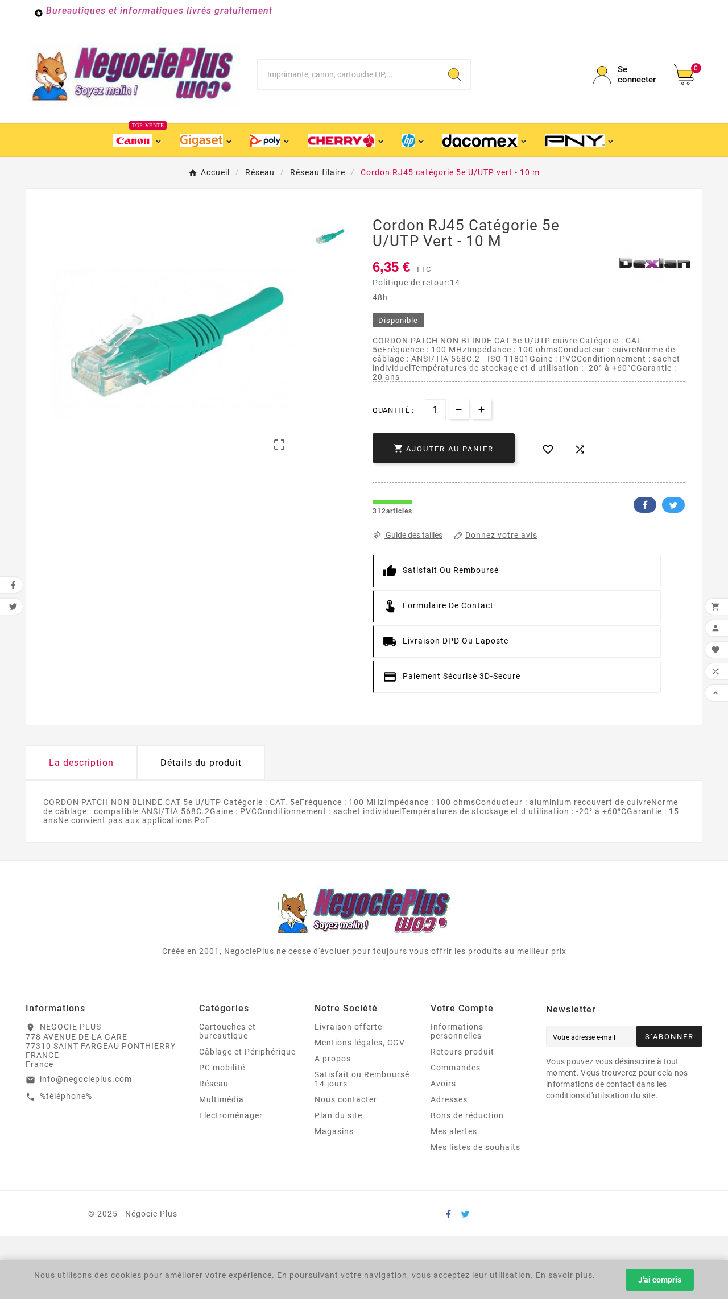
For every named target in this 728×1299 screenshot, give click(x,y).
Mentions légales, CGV (360, 1042)
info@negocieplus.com (86, 1079)
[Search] (454, 74)
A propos (333, 1058)
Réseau (214, 1083)
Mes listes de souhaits (475, 1147)
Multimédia (221, 1099)
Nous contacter (346, 1099)
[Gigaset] (206, 140)
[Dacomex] (485, 140)
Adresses (449, 1099)
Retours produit (462, 1051)
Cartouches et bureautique (227, 1031)
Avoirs (443, 1083)
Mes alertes (454, 1131)
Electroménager (231, 1115)
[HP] (414, 140)
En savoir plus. (565, 1275)
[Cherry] (346, 140)
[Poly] (270, 140)
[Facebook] (448, 1213)
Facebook (645, 505)
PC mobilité (222, 1067)
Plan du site (338, 1115)
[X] (465, 1213)
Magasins (334, 1131)
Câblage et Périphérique (247, 1051)
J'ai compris (659, 1279)
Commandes (456, 1067)
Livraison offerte (348, 1026)
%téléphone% (66, 1096)
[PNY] (579, 140)
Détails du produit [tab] (201, 762)
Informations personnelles (457, 1031)
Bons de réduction (467, 1115)
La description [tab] (81, 762)
